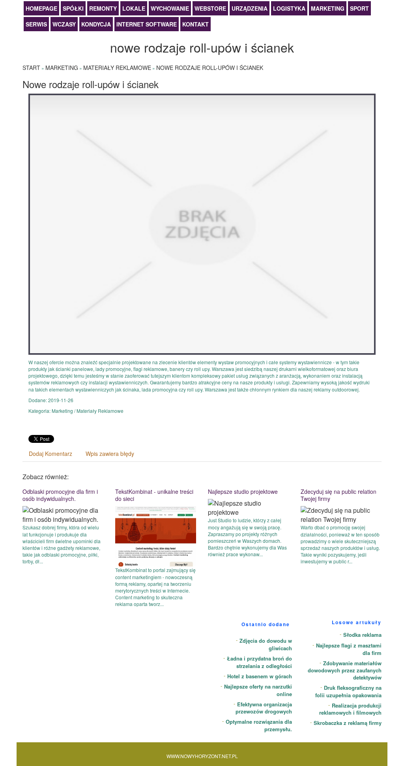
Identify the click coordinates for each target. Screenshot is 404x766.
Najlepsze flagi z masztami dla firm (349, 649)
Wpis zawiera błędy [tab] (110, 453)
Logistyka (289, 8)
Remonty (103, 8)
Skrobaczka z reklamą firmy (348, 722)
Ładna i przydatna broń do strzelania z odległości (259, 662)
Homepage (41, 8)
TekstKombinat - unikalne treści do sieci (154, 495)
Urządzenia (249, 8)
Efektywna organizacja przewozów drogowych (264, 707)
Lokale (133, 8)
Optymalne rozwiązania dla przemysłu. (259, 725)
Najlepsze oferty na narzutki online (258, 690)
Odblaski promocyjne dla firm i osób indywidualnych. (60, 495)
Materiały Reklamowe (117, 68)
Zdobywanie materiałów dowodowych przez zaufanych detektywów (345, 670)
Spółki (73, 8)
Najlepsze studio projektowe (243, 491)
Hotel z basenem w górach (259, 676)
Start (31, 68)
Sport (359, 8)
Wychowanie (170, 8)
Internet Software (146, 24)
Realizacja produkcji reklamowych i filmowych (350, 709)
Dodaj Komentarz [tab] (50, 453)
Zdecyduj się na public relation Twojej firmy (338, 495)
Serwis (36, 24)
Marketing (327, 8)
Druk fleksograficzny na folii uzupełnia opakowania (348, 691)
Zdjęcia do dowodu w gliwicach (265, 644)
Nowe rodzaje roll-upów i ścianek (209, 68)
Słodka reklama (362, 634)
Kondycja (96, 24)
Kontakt (195, 24)
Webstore (210, 8)
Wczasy (64, 24)
